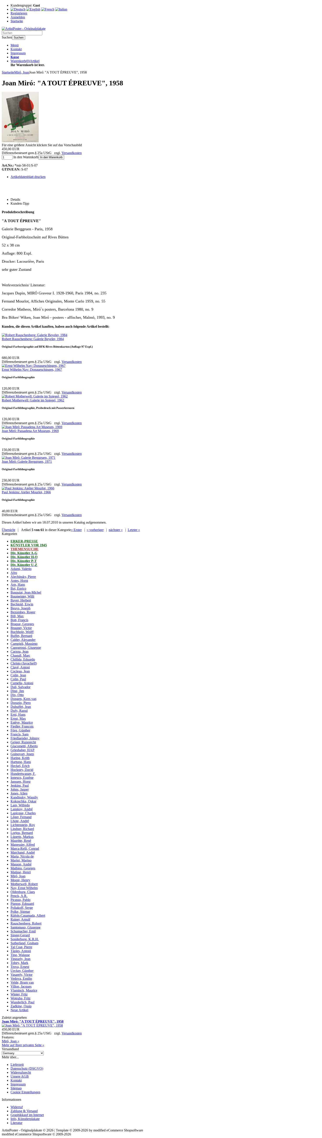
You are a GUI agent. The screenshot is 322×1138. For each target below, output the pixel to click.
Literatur (16, 1123)
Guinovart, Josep (22, 754)
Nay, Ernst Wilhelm (24, 888)
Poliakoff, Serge (22, 907)
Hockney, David (22, 770)
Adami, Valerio (21, 569)
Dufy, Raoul (19, 710)
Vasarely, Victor (21, 974)
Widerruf (17, 1107)
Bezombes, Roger (23, 612)
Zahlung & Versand (24, 1111)
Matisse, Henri (21, 872)
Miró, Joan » (10, 1041)
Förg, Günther (20, 730)
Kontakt (16, 49)
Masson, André (21, 864)
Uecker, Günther (22, 971)
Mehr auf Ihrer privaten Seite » (23, 1045)
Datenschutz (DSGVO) (27, 1068)
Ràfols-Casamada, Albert (28, 915)
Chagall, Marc (20, 655)
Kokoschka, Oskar (23, 801)
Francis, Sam (19, 734)
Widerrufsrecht (21, 1072)
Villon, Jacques (21, 986)
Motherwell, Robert (24, 884)
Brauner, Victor (21, 628)
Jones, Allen (19, 793)
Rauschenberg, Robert (26, 923)
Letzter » (134, 530)
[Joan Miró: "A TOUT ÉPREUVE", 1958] (20, 141)
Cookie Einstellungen (25, 1092)
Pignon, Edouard (22, 904)
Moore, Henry (20, 880)
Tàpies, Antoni (21, 951)
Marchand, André (23, 852)
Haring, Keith (20, 758)
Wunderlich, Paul (22, 1002)
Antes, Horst (19, 580)
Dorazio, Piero (21, 703)
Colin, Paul (18, 679)
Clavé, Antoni (20, 667)
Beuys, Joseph (20, 608)
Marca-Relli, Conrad (25, 848)
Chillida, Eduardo (23, 659)
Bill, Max (17, 616)
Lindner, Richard (22, 829)
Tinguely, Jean (20, 959)
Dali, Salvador (20, 687)
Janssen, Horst (20, 781)
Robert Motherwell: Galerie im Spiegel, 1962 (33, 400)
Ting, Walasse (20, 955)
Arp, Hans (18, 584)
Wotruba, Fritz (20, 998)
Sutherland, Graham (24, 943)
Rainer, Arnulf (20, 919)
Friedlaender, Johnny (25, 738)
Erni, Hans (18, 714)
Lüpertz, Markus (22, 837)
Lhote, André (20, 821)
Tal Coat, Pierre (21, 947)
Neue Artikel (19, 1010)
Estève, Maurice (22, 722)
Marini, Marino (21, 860)
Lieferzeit (17, 1064)
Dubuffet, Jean (21, 707)
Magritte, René (21, 841)
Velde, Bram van (22, 982)
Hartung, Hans (21, 762)
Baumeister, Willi (22, 596)
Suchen (18, 37)
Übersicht (8, 530)
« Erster (76, 530)
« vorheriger (95, 530)
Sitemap (16, 1088)
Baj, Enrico (18, 588)
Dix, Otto (17, 695)
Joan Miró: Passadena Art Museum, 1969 (30, 431)
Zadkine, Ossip (21, 1006)
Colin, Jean (18, 675)
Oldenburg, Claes (23, 892)
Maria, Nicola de (22, 856)
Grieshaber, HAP (22, 750)
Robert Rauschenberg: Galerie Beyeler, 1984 (33, 339)
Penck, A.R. (19, 896)
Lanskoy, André (22, 809)
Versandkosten (72, 153)
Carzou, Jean (19, 651)
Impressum (18, 53)
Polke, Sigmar (20, 911)
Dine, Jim (17, 691)
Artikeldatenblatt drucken (28, 177)
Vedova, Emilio (21, 978)
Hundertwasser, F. (23, 774)
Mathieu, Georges (23, 868)
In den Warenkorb (51, 157)
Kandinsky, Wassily (24, 797)
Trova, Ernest (20, 967)
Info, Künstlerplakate (25, 1119)
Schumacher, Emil (23, 931)
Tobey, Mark (19, 963)
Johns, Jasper (20, 789)
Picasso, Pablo (20, 900)
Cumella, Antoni (22, 683)
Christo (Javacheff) (24, 663)
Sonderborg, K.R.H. (25, 939)
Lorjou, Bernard (22, 833)
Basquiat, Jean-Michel (26, 592)
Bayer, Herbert (21, 600)
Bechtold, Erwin (22, 604)
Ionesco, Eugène (22, 777)
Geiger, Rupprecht (23, 742)
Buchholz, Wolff (22, 632)
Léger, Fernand (21, 817)
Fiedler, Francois (22, 726)
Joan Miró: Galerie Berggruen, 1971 (27, 461)
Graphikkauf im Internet (27, 1115)
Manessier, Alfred (23, 844)
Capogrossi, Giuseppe (26, 647)
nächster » (116, 530)
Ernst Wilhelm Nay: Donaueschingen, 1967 (32, 369)
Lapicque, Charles (23, 813)
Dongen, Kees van (23, 699)
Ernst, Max (18, 718)
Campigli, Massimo (24, 644)
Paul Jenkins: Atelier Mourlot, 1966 (26, 492)
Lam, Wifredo (20, 805)
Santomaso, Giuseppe (26, 927)
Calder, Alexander (23, 640)
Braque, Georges (22, 624)
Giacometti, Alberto (24, 746)
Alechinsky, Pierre (23, 577)
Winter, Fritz (19, 994)
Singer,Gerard (20, 935)
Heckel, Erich (20, 766)
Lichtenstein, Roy (23, 825)
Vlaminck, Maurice (24, 990)
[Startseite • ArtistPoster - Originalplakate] (24, 28)
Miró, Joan (18, 876)
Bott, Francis (19, 620)
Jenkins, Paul (20, 785)
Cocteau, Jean (20, 671)
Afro (14, 573)
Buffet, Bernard (21, 636)
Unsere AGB (20, 1076)
